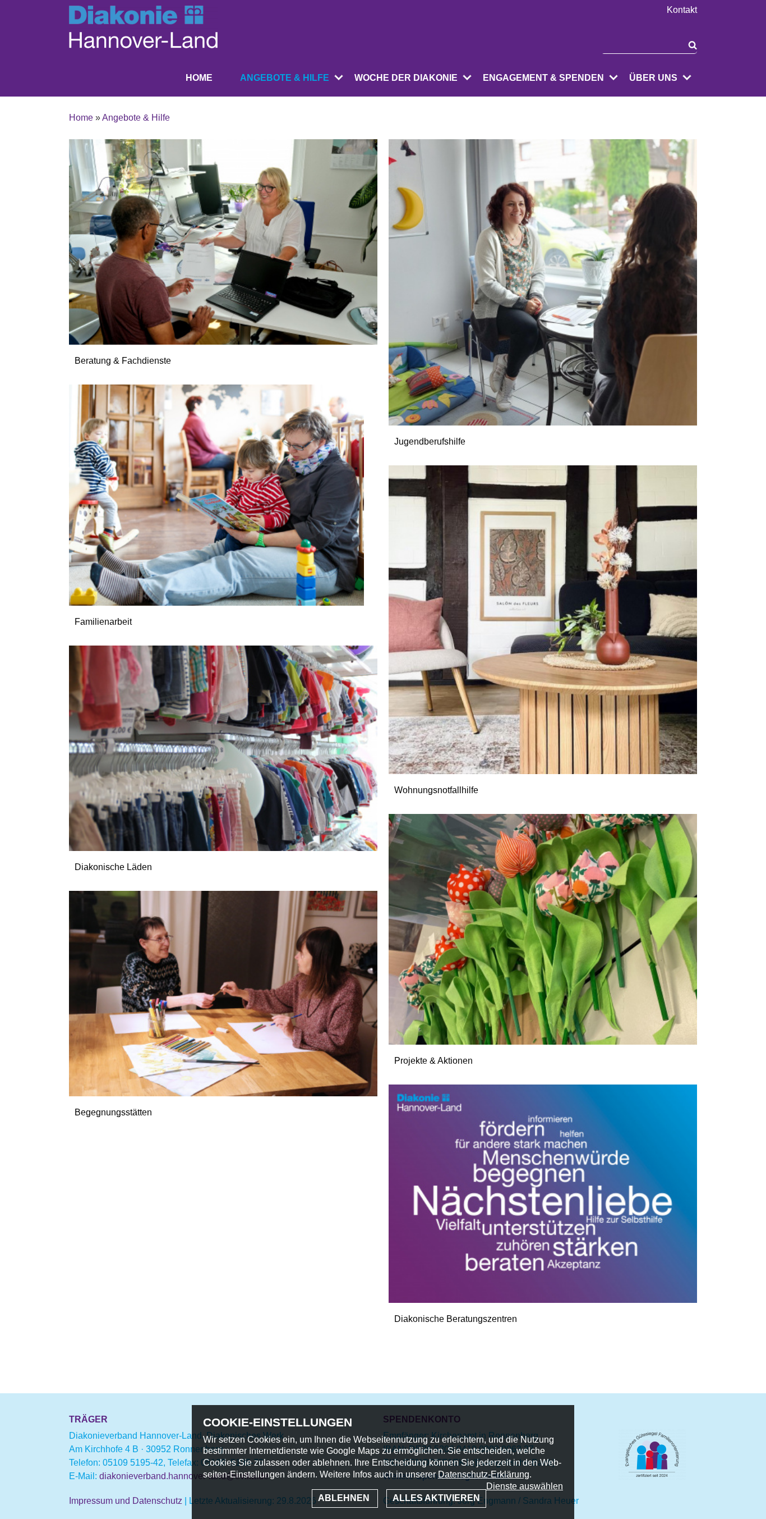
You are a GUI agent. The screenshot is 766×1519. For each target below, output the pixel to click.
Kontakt (682, 10)
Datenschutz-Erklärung (483, 1474)
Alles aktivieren (436, 1498)
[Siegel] (652, 1476)
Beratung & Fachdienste (123, 360)
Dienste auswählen (524, 1486)
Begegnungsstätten (113, 1112)
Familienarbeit (103, 621)
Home (199, 78)
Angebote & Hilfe (284, 78)
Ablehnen (345, 1498)
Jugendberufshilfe (429, 441)
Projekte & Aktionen (433, 1060)
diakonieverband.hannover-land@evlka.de (184, 1476)
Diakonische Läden (113, 867)
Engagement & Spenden (543, 78)
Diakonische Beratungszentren (455, 1319)
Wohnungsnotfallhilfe (436, 790)
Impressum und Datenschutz (125, 1501)
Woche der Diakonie (406, 78)
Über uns (653, 78)
